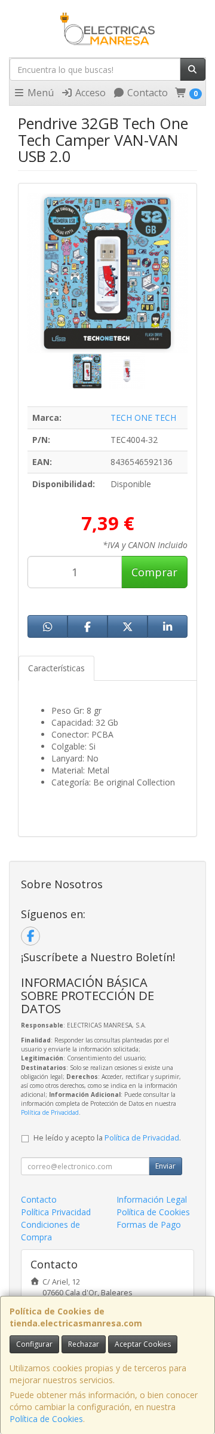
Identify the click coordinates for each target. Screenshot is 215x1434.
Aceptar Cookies (143, 1344)
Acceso (89, 92)
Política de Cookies (46, 1418)
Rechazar (83, 1344)
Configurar (34, 1344)
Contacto (146, 92)
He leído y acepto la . (107, 1138)
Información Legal (151, 1199)
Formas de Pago (148, 1224)
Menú (39, 92)
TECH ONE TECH (143, 417)
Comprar (154, 572)
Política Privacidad (56, 1212)
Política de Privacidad (50, 1112)
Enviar (165, 1166)
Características (56, 668)
